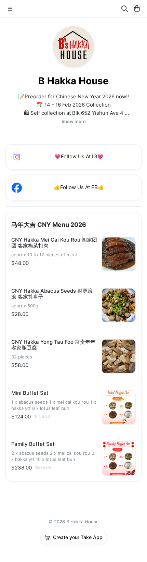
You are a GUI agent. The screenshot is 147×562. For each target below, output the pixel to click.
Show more (74, 121)
